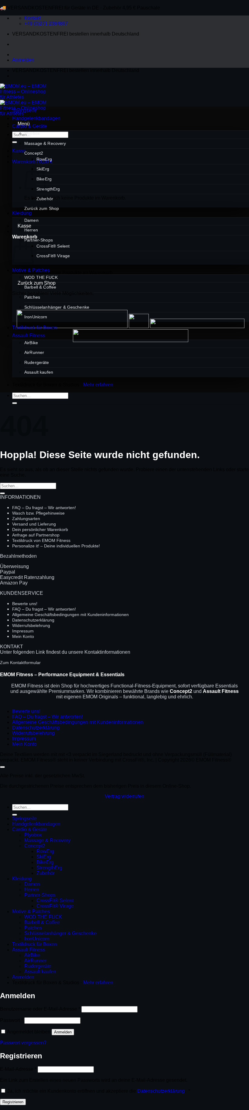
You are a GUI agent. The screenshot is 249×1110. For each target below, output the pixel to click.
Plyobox (32, 133)
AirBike (31, 342)
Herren (31, 230)
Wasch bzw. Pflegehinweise (38, 513)
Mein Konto (23, 636)
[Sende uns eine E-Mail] (39, 76)
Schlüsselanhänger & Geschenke (56, 307)
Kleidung (22, 213)
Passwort (11, 1020)
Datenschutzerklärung (33, 620)
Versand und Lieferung (34, 524)
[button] (23, 60)
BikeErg (45, 862)
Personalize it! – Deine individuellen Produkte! (56, 545)
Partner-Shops (38, 240)
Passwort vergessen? (23, 1042)
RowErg (44, 159)
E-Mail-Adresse (18, 1069)
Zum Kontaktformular (20, 662)
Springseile (24, 110)
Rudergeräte (36, 362)
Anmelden (63, 1032)
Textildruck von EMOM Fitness (41, 540)
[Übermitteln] (14, 142)
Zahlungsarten (26, 518)
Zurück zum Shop (41, 208)
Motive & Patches (31, 270)
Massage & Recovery (45, 143)
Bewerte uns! (24, 603)
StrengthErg (48, 189)
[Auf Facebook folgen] (17, 76)
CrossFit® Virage (53, 255)
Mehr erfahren (98, 384)
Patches (32, 297)
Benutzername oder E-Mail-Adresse (40, 1009)
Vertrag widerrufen (124, 796)
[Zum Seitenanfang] (2, 767)
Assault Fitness (28, 335)
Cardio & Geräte (29, 126)
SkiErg (43, 856)
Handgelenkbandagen (36, 118)
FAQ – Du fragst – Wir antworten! (44, 507)
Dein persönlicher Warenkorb (40, 529)
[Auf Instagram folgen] (28, 76)
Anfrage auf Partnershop (36, 535)
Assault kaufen (38, 372)
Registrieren (12, 1102)
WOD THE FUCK (41, 277)
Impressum (23, 631)
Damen (31, 220)
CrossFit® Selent (53, 246)
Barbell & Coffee (40, 287)
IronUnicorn (35, 316)
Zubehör (44, 198)
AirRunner (34, 352)
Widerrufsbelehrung (31, 625)
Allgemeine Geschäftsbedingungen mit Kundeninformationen (70, 614)
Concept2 (33, 153)
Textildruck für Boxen (34, 327)
